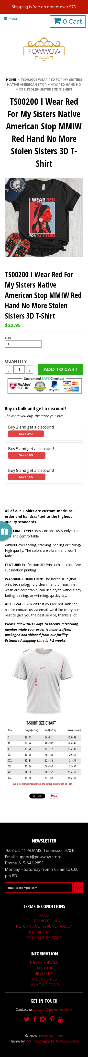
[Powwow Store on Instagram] (43, 1019)
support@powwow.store (53, 1009)
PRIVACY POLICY (44, 932)
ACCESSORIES (44, 979)
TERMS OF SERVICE (44, 937)
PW (28, 1041)
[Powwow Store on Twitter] (27, 1019)
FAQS (44, 915)
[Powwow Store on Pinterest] (52, 1019)
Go (79, 887)
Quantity (16, 361)
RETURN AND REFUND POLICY (44, 926)
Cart (72, 21)
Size (8, 337)
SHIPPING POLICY (44, 921)
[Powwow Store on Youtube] (61, 1019)
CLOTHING (44, 968)
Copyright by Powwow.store (57, 1041)
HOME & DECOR (44, 985)
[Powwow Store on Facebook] (35, 1019)
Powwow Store (51, 1035)
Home (11, 79)
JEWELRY (44, 973)
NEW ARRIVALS (44, 962)
